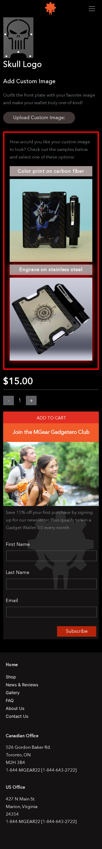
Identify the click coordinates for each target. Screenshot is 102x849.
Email (12, 600)
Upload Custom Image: (39, 117)
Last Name (17, 572)
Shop (11, 676)
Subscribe (77, 631)
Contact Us (17, 716)
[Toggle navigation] (92, 9)
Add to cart (51, 417)
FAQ (10, 700)
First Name (18, 544)
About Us (15, 708)
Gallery (13, 692)
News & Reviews (22, 684)
